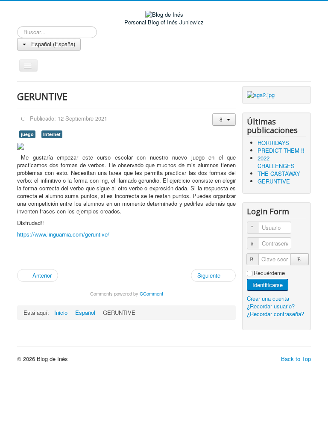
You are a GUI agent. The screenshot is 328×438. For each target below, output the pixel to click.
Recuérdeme (269, 273)
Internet (52, 134)
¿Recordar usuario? (271, 306)
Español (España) (52, 44)
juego (27, 134)
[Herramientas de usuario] (224, 119)
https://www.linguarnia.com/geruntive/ (63, 234)
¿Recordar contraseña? (275, 314)
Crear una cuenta (269, 298)
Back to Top (296, 359)
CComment (151, 293)
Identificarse (267, 285)
